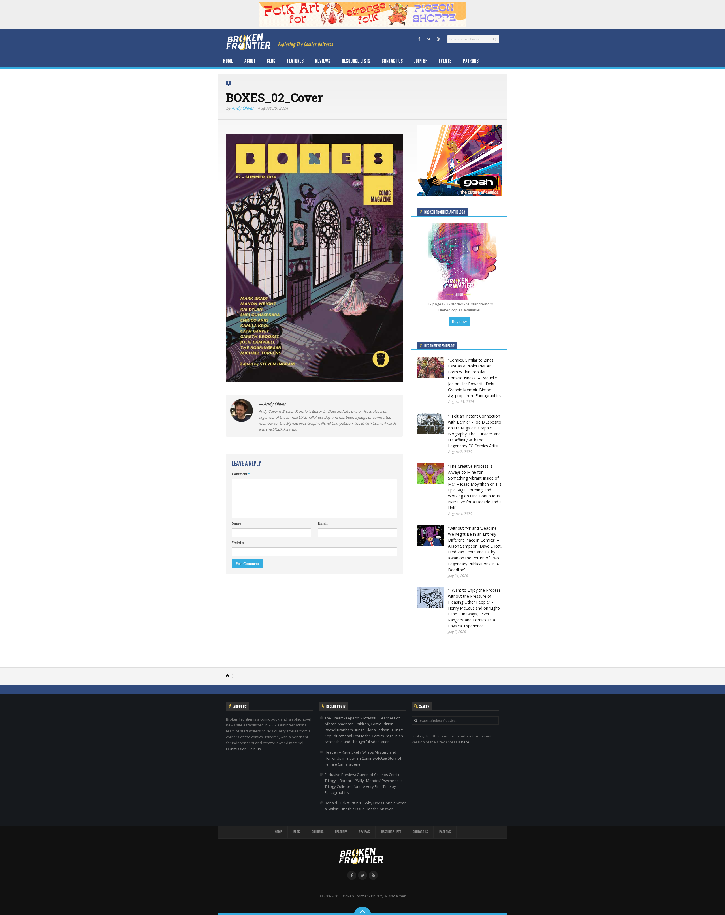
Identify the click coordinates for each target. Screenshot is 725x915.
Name (236, 523)
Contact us (392, 60)
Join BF (420, 60)
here (465, 742)
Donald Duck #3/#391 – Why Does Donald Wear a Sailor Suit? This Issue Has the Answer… (365, 805)
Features (295, 60)
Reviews (322, 60)
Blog (271, 60)
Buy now (459, 321)
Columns (317, 832)
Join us (255, 748)
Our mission (236, 748)
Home (228, 60)
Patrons (471, 60)
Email (323, 523)
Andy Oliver (243, 108)
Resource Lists (356, 60)
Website (238, 542)
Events (445, 60)
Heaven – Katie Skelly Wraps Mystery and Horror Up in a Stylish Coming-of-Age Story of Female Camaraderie (363, 758)
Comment (241, 474)
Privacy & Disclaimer (388, 896)
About (249, 60)
